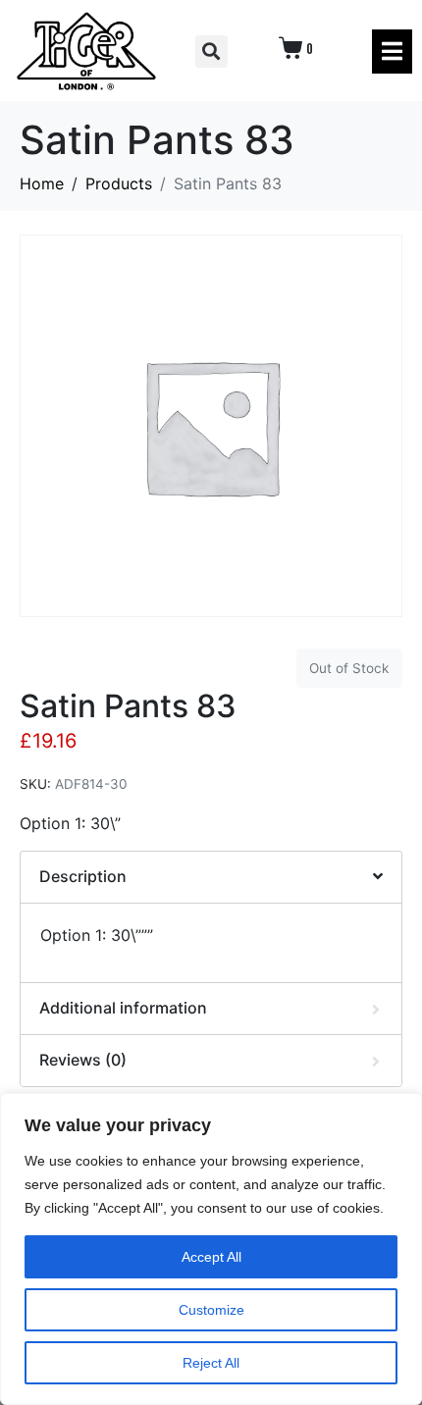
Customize (211, 1310)
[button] (211, 51)
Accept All (211, 1257)
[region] (211, 1249)
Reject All (211, 1363)
